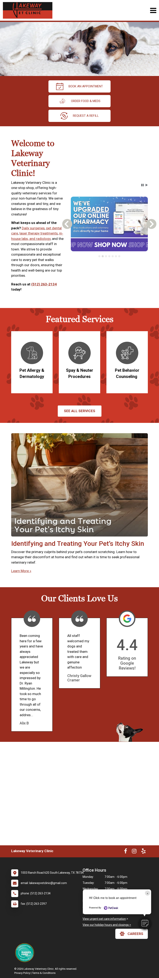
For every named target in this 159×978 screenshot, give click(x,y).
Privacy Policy (22, 972)
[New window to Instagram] (134, 852)
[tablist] (109, 256)
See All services (79, 411)
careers (135, 934)
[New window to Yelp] (143, 852)
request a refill (86, 116)
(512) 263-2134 (44, 284)
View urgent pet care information (104, 918)
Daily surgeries (33, 228)
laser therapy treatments (38, 233)
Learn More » (21, 571)
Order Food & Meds (85, 101)
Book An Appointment (86, 86)
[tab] (99, 256)
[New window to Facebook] (125, 852)
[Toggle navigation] (153, 10)
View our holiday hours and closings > (107, 924)
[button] (145, 923)
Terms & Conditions (43, 972)
